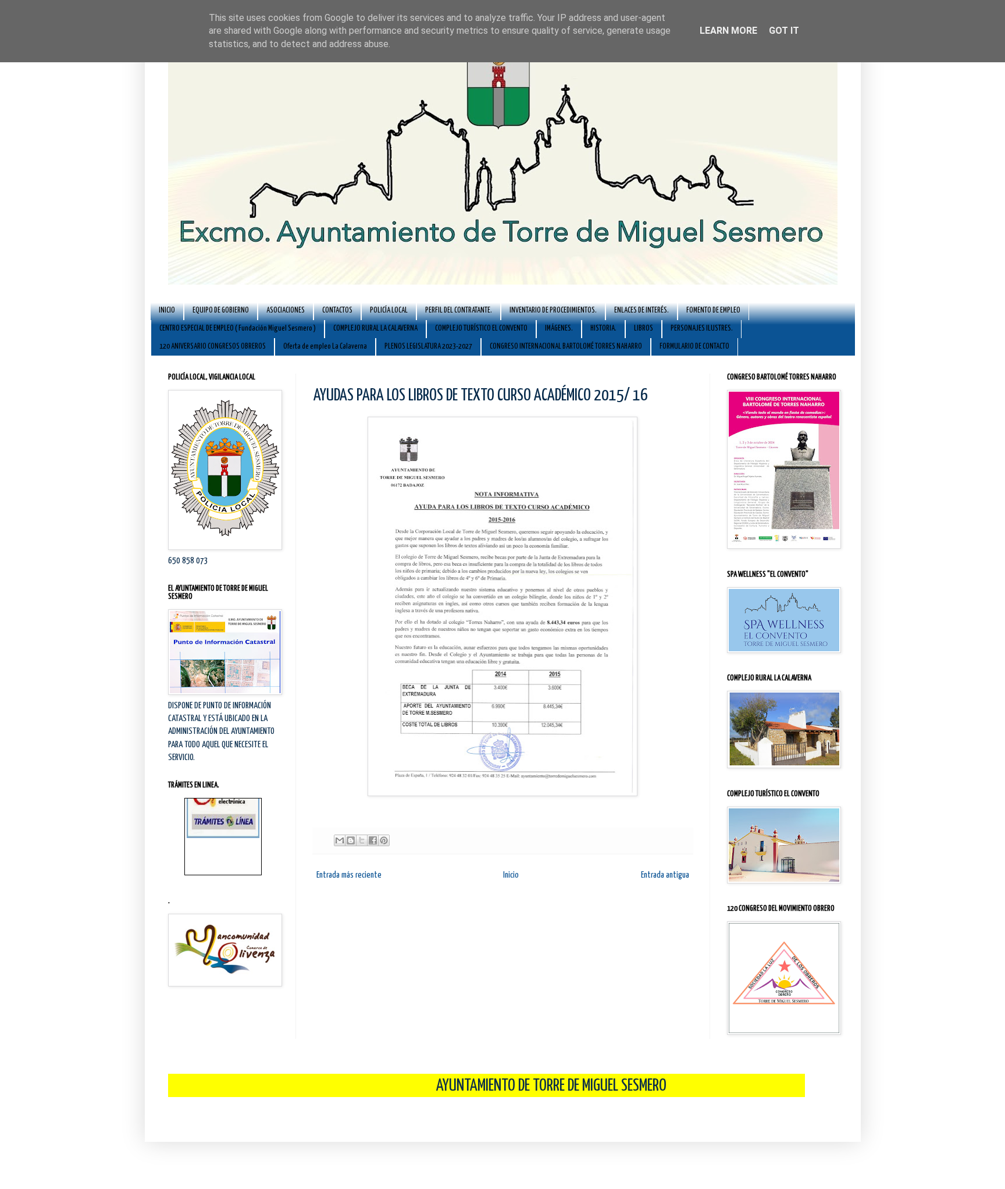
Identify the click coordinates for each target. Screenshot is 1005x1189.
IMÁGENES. (559, 328)
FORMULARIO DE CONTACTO (694, 346)
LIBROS (643, 328)
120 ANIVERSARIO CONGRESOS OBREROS (212, 346)
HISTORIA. (603, 328)
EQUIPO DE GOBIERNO (221, 310)
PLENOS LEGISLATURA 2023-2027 (428, 346)
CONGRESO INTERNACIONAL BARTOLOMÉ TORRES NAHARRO (566, 346)
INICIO (167, 310)
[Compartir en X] (362, 840)
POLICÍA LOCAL (389, 310)
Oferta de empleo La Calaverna (325, 346)
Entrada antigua (665, 875)
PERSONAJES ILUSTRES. (702, 328)
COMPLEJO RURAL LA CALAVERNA (375, 328)
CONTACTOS (337, 310)
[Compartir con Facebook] (373, 840)
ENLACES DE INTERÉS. (641, 310)
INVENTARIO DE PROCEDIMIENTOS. (553, 310)
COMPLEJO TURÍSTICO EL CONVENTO (481, 328)
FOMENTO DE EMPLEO (713, 310)
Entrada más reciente (349, 875)
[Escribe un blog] (351, 840)
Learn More (728, 30)
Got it (784, 30)
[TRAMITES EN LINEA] (223, 816)
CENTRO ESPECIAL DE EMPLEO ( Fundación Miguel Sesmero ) (237, 328)
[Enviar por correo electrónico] (339, 840)
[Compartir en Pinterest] (384, 840)
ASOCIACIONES (285, 310)
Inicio (511, 875)
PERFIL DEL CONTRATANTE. (458, 310)
